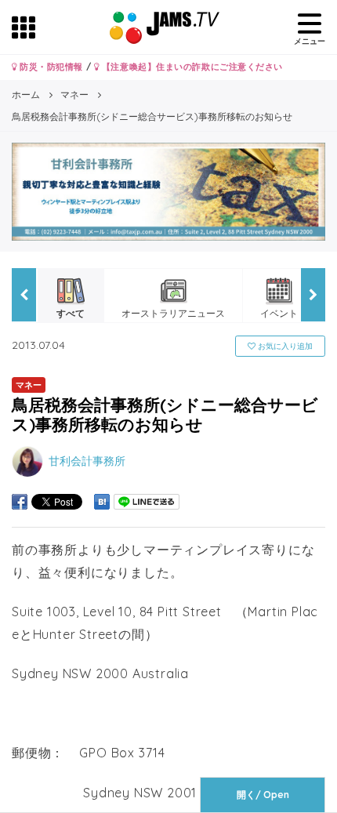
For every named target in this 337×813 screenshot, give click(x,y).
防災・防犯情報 (50, 66)
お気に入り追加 (284, 346)
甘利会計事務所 (87, 461)
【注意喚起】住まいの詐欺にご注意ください (191, 66)
